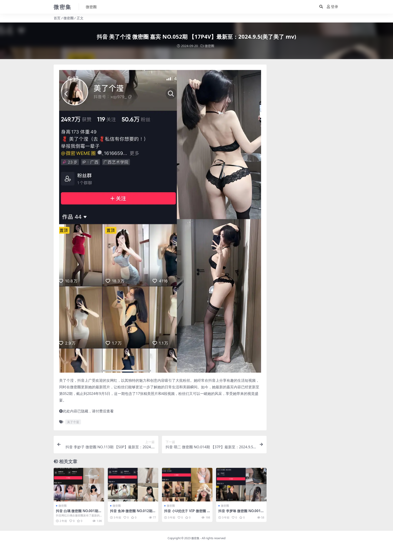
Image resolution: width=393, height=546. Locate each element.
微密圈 (91, 6)
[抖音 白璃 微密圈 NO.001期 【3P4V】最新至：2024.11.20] (79, 484)
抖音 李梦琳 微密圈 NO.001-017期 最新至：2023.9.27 (241, 513)
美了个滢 (73, 422)
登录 (334, 7)
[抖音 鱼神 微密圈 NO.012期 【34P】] (133, 484)
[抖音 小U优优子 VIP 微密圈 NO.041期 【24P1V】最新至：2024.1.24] (187, 484)
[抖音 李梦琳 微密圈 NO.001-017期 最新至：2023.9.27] (241, 484)
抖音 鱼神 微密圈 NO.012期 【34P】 (131, 513)
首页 (57, 18)
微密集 (195, 538)
